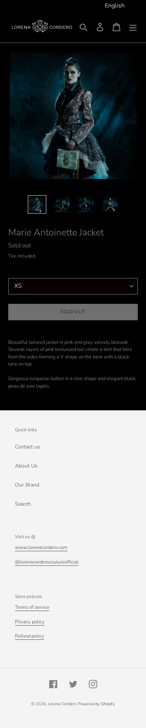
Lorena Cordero (62, 704)
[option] (37, 204)
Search (23, 504)
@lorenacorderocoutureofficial (47, 562)
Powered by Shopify (96, 704)
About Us (26, 465)
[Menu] (133, 27)
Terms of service (32, 607)
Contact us (27, 446)
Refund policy (29, 636)
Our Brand (27, 484)
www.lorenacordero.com (41, 547)
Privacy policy (30, 622)
